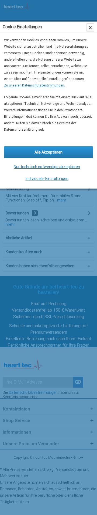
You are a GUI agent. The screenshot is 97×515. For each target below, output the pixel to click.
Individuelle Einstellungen (47, 178)
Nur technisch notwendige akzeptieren (47, 167)
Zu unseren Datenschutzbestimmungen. (34, 85)
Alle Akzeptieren (48, 152)
